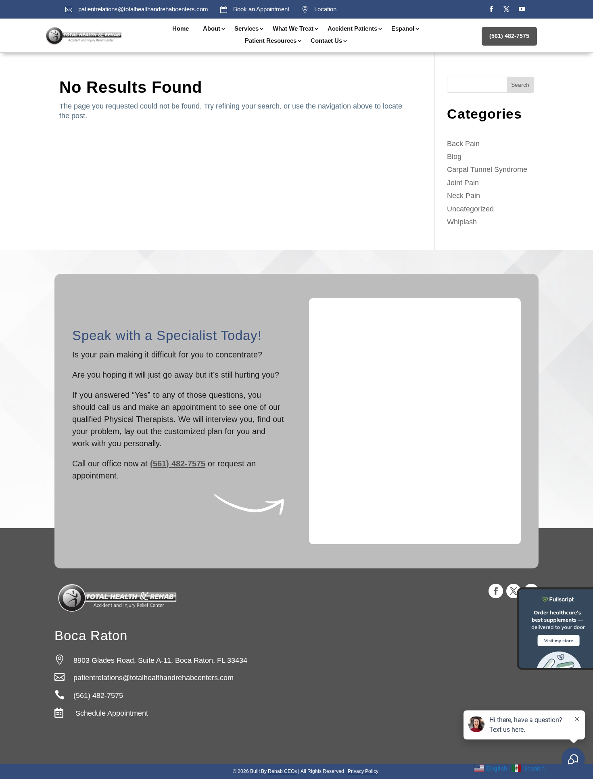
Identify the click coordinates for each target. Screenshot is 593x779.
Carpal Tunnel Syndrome (487, 169)
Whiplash (462, 222)
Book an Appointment (261, 9)
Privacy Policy (363, 771)
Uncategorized (470, 209)
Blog (454, 156)
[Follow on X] (506, 9)
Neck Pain (463, 196)
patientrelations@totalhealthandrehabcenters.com (143, 9)
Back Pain (463, 144)
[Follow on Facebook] (491, 9)
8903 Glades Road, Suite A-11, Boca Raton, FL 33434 (160, 660)
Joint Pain (463, 183)
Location (325, 9)
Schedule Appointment (110, 713)
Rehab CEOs (282, 771)
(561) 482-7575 (509, 36)
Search (520, 84)
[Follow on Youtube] (522, 9)
